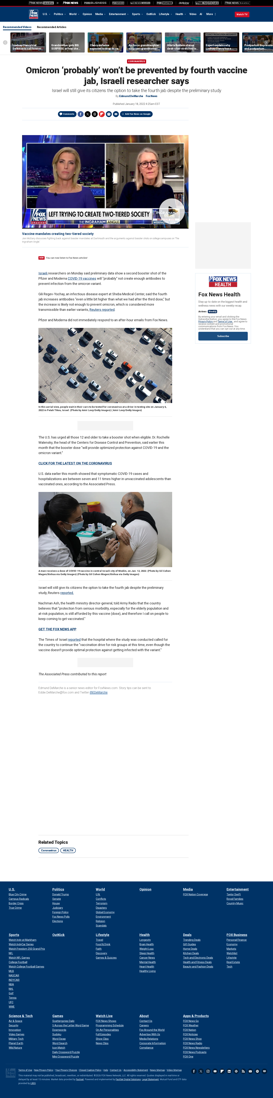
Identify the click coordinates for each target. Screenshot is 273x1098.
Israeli (43, 273)
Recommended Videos (17, 27)
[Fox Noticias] (207, 2)
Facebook (81, 114)
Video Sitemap (174, 1070)
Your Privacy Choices (66, 1070)
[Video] (105, 181)
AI (201, 14)
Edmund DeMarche (131, 96)
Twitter (88, 114)
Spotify (257, 1071)
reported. (67, 593)
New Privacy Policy (43, 1070)
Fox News (33, 14)
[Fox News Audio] (140, 3)
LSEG (33, 1083)
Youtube (215, 1071)
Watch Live (104, 1016)
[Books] (237, 2)
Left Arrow (5, 42)
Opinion (87, 14)
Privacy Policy (205, 321)
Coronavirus (136, 61)
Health (180, 14)
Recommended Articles (51, 27)
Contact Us (115, 1070)
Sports (136, 14)
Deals (187, 935)
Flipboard (222, 1071)
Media (99, 14)
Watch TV (242, 14)
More (209, 14)
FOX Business (237, 935)
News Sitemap (157, 1070)
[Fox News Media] (70, 2)
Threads (95, 114)
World (73, 14)
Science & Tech (21, 1016)
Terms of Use (225, 321)
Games (57, 1016)
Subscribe (223, 336)
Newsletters (250, 1071)
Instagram (208, 1071)
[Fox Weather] (164, 2)
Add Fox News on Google (137, 114)
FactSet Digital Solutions (128, 1079)
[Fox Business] (95, 3)
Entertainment (117, 14)
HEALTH (68, 850)
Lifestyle (164, 14)
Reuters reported (102, 310)
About (144, 1016)
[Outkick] (184, 3)
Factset (80, 1079)
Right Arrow (266, 42)
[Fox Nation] (118, 2)
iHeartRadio (264, 1071)
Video (192, 14)
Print (109, 114)
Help (105, 1070)
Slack (236, 1071)
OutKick (151, 14)
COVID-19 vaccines (82, 278)
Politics (59, 14)
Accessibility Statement (136, 1070)
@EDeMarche (99, 692)
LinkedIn (229, 1071)
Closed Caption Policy (90, 1070)
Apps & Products (196, 1016)
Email (116, 114)
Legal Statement (150, 1079)
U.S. (45, 14)
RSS (243, 1071)
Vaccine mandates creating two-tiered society (58, 234)
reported (74, 640)
